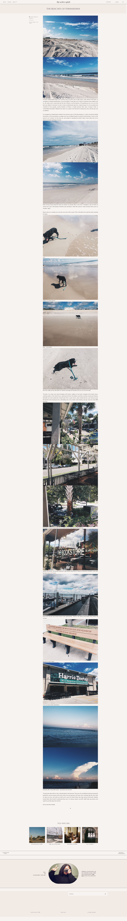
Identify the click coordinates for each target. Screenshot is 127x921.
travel (30, 23)
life (37, 22)
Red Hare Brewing (121, 853)
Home (4, 2)
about (14, 2)
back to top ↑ (63, 912)
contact (9, 2)
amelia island (32, 22)
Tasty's (5, 853)
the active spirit (63, 2)
